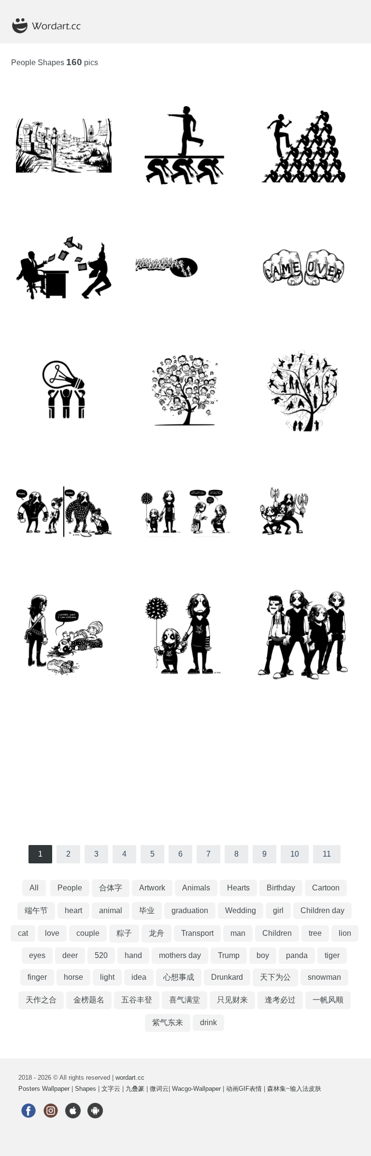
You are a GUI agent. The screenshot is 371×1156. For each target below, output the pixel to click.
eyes (37, 955)
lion (345, 933)
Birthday (281, 888)
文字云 (110, 1088)
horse (73, 977)
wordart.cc (129, 1077)
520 (101, 955)
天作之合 (41, 1000)
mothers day (180, 955)
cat (23, 933)
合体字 (110, 888)
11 (327, 854)
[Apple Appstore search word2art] (73, 1124)
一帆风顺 (328, 1000)
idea (138, 977)
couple (88, 933)
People (69, 888)
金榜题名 (88, 1000)
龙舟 (156, 933)
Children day (322, 910)
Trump (229, 955)
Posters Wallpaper (44, 1088)
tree (315, 933)
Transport (197, 933)
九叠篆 (135, 1088)
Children (277, 933)
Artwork (152, 888)
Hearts (238, 888)
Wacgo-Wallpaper (196, 1088)
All (34, 888)
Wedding (240, 910)
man (237, 933)
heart (73, 910)
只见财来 (232, 1000)
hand (133, 955)
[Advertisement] (186, 767)
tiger (332, 955)
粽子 (124, 933)
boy (263, 955)
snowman (324, 977)
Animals (196, 888)
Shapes (85, 1088)
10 (294, 854)
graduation (189, 910)
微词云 (159, 1088)
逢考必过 (280, 1000)
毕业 (147, 910)
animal (110, 910)
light (107, 977)
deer (70, 955)
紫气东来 (167, 1022)
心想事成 (178, 977)
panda (297, 955)
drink (208, 1022)
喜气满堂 (184, 1000)
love (52, 933)
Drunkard (227, 977)
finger (37, 977)
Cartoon (326, 888)
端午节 (36, 910)
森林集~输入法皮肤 (294, 1088)
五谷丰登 (136, 1000)
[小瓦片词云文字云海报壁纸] (52, 39)
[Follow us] (28, 1124)
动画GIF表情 (244, 1088)
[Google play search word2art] (95, 1124)
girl (278, 910)
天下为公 (275, 977)
